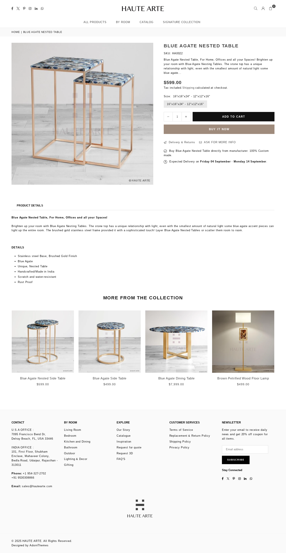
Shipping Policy (180, 441)
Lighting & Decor (75, 459)
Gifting (68, 464)
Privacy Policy (179, 447)
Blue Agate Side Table (109, 378)
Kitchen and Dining (77, 441)
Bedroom (70, 435)
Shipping (188, 87)
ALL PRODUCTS (95, 22)
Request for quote (129, 447)
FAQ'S (121, 459)
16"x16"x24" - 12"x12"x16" (185, 104)
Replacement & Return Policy (189, 435)
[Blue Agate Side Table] (110, 341)
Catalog (146, 22)
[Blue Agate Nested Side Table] (43, 341)
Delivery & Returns (181, 142)
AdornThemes (39, 545)
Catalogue (123, 435)
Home (16, 32)
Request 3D (125, 453)
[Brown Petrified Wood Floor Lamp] (243, 341)
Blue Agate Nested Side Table (43, 378)
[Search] (255, 8)
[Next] (279, 353)
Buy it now (219, 129)
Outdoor (69, 453)
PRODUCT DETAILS (30, 205)
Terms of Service (181, 429)
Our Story (123, 429)
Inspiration (124, 441)
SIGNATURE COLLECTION (181, 22)
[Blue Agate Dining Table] (176, 341)
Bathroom (70, 447)
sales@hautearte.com (37, 486)
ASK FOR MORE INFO (219, 142)
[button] (270, 8)
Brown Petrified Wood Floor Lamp (243, 378)
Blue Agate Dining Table (176, 378)
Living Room (72, 429)
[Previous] (6, 353)
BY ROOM (123, 22)
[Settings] (263, 8)
